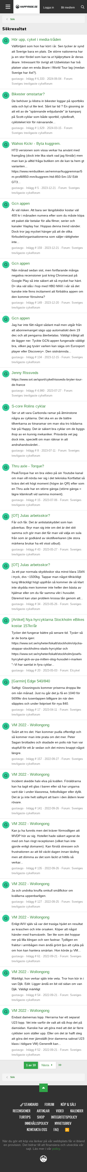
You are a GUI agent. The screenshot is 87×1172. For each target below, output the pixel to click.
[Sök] (82, 7)
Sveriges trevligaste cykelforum (32, 83)
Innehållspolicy (36, 1123)
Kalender (76, 1110)
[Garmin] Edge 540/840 (31, 681)
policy (56, 1148)
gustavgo (17, 78)
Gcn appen (21, 203)
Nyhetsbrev (63, 1123)
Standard (30, 1104)
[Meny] (6, 6)
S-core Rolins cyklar (29, 406)
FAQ (56, 1129)
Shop (41, 1117)
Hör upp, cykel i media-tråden (36, 39)
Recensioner (21, 1110)
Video (60, 1110)
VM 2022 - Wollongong (30, 725)
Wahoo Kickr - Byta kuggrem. (36, 143)
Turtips (25, 1117)
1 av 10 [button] (31, 1065)
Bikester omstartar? (28, 94)
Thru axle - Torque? (28, 466)
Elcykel (75, 670)
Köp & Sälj (68, 1104)
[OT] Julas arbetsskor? (31, 515)
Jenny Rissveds (25, 373)
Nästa (45, 1065)
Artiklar (43, 1110)
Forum (49, 1104)
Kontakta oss (37, 1129)
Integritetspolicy (64, 1117)
